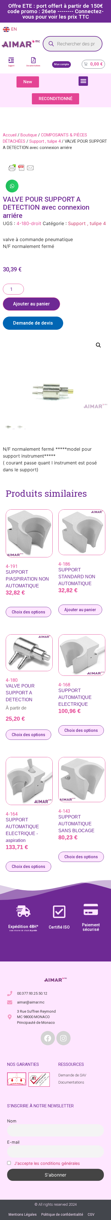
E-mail (13, 1142)
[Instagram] (63, 1038)
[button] (83, 81)
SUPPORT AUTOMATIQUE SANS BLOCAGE (76, 823)
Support (11, 66)
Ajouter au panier (31, 304)
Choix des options (28, 612)
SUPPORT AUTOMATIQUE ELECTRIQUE (75, 697)
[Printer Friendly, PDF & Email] (21, 170)
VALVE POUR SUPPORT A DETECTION (20, 692)
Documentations (33, 66)
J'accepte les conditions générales (47, 1163)
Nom (12, 1120)
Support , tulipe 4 (45, 141)
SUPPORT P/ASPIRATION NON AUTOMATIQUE (27, 579)
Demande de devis (33, 323)
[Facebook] (48, 1038)
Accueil (10, 135)
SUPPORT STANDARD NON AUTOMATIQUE (76, 576)
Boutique (28, 135)
